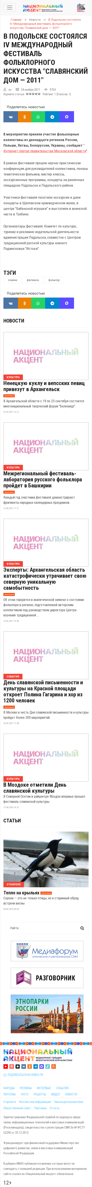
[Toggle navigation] (10, 7)
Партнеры (40, 1108)
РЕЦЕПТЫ (40, 1094)
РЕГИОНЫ (26, 1088)
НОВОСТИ (71, 1094)
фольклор (54, 280)
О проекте (9, 1102)
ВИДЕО (55, 1094)
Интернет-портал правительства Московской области (44, 151)
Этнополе (14, 884)
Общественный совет (17, 1108)
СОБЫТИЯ (62, 1088)
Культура (13, 377)
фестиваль (33, 280)
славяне (12, 280)
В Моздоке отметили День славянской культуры (34, 788)
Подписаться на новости (24, 1074)
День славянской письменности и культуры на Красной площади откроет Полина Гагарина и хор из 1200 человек (43, 691)
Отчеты (54, 1108)
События (13, 676)
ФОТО (24, 1094)
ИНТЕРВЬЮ (44, 1088)
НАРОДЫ (9, 1088)
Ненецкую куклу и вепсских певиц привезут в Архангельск (44, 386)
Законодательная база (68, 1102)
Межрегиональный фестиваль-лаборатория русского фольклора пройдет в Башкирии (42, 479)
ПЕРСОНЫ (9, 1094)
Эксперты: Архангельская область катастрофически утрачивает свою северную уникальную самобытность (44, 579)
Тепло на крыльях (21, 892)
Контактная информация (35, 1102)
